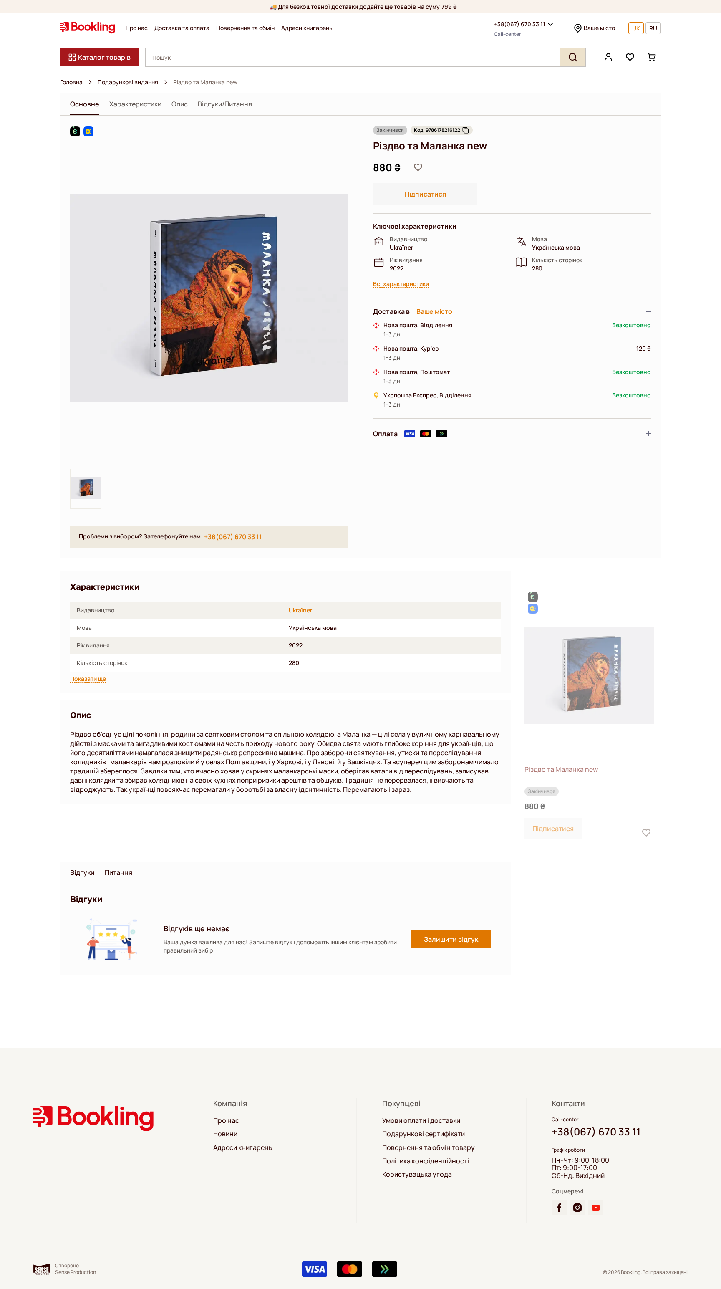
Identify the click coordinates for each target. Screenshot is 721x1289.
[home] (90, 82)
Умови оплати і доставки (421, 1120)
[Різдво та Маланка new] (589, 675)
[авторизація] (608, 57)
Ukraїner (300, 610)
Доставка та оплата (181, 28)
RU (653, 28)
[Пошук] (572, 57)
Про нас (137, 28)
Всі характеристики (401, 284)
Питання (118, 872)
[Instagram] (577, 1208)
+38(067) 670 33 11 (519, 24)
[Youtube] (596, 1208)
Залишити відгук (451, 939)
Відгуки (82, 872)
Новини (225, 1133)
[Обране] (630, 57)
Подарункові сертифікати (423, 1133)
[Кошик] (652, 57)
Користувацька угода (417, 1174)
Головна (71, 82)
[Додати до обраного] (418, 167)
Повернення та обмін (245, 28)
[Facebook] (559, 1208)
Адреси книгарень (307, 28)
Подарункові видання (128, 82)
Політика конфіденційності (425, 1161)
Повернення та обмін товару (428, 1147)
